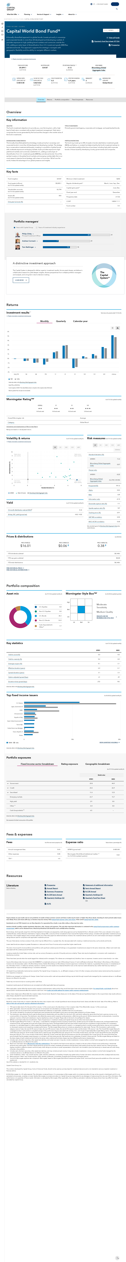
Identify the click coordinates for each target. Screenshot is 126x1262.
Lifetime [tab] (117, 449)
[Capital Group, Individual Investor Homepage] (21, 6)
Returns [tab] (49, 99)
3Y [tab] (55, 447)
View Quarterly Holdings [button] (109, 742)
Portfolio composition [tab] (62, 99)
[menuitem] (13, 14)
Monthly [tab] (44, 321)
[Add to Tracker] (3, 31)
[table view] (112, 328)
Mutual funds (18, 19)
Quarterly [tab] (61, 321)
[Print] (3, 24)
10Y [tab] (66, 447)
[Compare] (3, 27)
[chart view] (117, 328)
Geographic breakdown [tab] (97, 764)
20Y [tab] (78, 447)
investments (8, 19)
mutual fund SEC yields (91, 919)
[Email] (3, 35)
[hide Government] (7, 783)
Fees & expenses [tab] (77, 99)
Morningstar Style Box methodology (39, 1043)
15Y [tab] (72, 447)
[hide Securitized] (7, 792)
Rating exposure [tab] (69, 764)
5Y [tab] (60, 447)
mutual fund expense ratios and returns (63, 919)
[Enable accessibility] (117, 1258)
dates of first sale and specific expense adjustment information (25, 1003)
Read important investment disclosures (24, 59)
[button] (3, 40)
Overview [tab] (41, 99)
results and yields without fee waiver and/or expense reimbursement (67, 990)
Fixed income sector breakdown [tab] (37, 764)
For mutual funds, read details (102, 988)
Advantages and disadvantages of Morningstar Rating (22, 426)
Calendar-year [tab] (80, 321)
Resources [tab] (89, 99)
